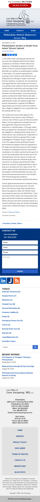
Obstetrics (7, 300)
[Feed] (16, 280)
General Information (11, 308)
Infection (6, 333)
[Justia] (10, 280)
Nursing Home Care (11, 329)
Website (20, 436)
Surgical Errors (9, 296)
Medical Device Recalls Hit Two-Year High (18, 366)
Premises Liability (10, 312)
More (33, 30)
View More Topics (9, 341)
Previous (6, 223)
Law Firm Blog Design (19, 499)
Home (6, 30)
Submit (20, 271)
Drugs (5, 316)
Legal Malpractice (10, 337)
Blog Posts (20, 472)
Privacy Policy (20, 442)
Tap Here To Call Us (20, 5)
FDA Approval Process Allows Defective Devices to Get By (17, 374)
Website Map (20, 466)
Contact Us (20, 460)
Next (19, 223)
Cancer (6, 325)
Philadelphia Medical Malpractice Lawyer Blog (20, 18)
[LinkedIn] (3, 280)
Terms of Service (20, 454)
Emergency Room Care (12, 320)
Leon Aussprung (25, 493)
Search (35, 347)
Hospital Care (8, 304)
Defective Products (14, 212)
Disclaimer (20, 448)
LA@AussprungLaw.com (22, 412)
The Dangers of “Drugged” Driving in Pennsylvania (16, 358)
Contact (20, 30)
